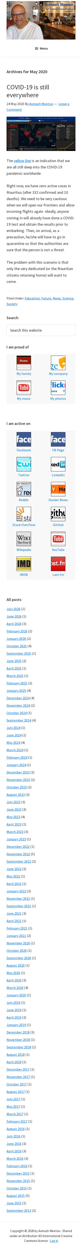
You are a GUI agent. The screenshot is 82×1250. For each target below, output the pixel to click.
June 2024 (14, 735)
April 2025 (14, 668)
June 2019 (14, 1010)
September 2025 (19, 653)
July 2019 (13, 1002)
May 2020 (13, 973)
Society (12, 304)
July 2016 (13, 1136)
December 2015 (18, 1173)
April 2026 (14, 624)
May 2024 (13, 742)
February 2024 (17, 757)
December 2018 (18, 1032)
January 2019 (16, 1025)
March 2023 (15, 831)
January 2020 (16, 995)
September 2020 (19, 958)
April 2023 (14, 824)
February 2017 (17, 1121)
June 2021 (14, 913)
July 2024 (13, 727)
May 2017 (13, 1106)
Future (46, 298)
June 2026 (14, 616)
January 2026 (16, 638)
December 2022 (18, 846)
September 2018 (19, 1047)
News (57, 298)
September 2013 (19, 1210)
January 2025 (16, 690)
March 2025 (15, 675)
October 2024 (17, 713)
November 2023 (18, 779)
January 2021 (16, 935)
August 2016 (16, 1129)
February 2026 (17, 631)
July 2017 (13, 1099)
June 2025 (14, 661)
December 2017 (18, 1069)
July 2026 (13, 609)
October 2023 (17, 787)
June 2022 (14, 869)
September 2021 (19, 906)
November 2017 (18, 1077)
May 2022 (13, 876)
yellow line (22, 160)
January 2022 (16, 891)
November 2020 (18, 943)
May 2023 (13, 817)
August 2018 (16, 1054)
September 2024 (19, 720)
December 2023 (18, 772)
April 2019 (14, 1017)
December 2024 (18, 698)
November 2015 (18, 1181)
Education (32, 298)
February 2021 (17, 928)
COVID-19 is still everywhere (28, 91)
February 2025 (17, 683)
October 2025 (17, 646)
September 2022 (19, 861)
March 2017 (15, 1114)
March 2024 (15, 750)
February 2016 (17, 1166)
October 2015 (17, 1188)
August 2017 (16, 1091)
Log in (54, 1241)
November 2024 (18, 705)
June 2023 (14, 809)
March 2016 (15, 1158)
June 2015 (14, 1203)
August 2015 (16, 1195)
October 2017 (17, 1084)
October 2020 (17, 950)
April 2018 (14, 1062)
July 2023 (13, 802)
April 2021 (14, 921)
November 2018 (18, 1039)
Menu (44, 48)
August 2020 (16, 965)
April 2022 (14, 883)
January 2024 (16, 765)
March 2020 (15, 987)
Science (67, 298)
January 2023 (16, 839)
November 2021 (18, 898)
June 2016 (14, 1143)
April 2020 (14, 980)
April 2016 (14, 1151)
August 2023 (16, 794)
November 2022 (18, 854)
